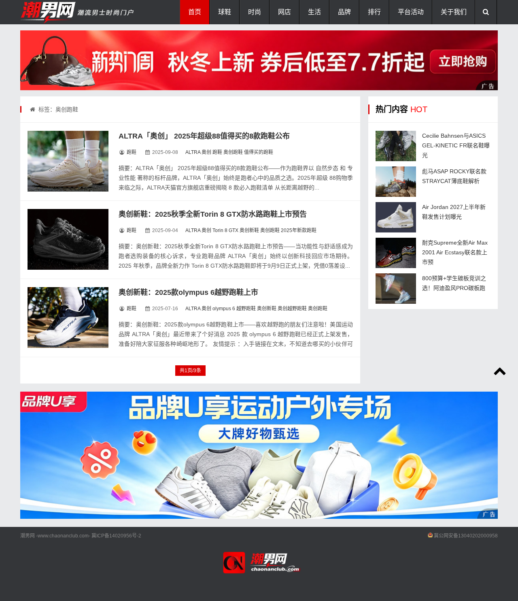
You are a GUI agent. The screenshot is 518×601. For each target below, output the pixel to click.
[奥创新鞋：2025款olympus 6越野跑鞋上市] (68, 317)
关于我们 (454, 12)
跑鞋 (131, 152)
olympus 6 (223, 308)
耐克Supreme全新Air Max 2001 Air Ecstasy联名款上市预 (455, 252)
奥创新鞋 (249, 230)
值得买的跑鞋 (258, 152)
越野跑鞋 (246, 308)
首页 (194, 12)
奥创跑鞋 (233, 152)
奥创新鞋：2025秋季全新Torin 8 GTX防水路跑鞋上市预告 (213, 214)
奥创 (206, 152)
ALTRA (192, 152)
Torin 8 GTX (225, 230)
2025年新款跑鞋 (298, 230)
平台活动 (411, 12)
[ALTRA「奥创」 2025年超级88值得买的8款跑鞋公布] (68, 161)
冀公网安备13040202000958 (466, 536)
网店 (284, 12)
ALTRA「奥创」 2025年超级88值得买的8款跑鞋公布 (204, 136)
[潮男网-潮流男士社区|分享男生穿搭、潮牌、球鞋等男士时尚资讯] (60, 12)
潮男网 (27, 536)
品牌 (344, 12)
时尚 (254, 12)
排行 (374, 12)
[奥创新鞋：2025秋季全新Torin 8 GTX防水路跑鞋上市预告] (68, 239)
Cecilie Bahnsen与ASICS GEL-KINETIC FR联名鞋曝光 (456, 145)
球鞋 (224, 12)
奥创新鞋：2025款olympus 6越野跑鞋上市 (188, 292)
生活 (314, 12)
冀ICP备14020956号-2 (116, 536)
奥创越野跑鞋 (292, 308)
